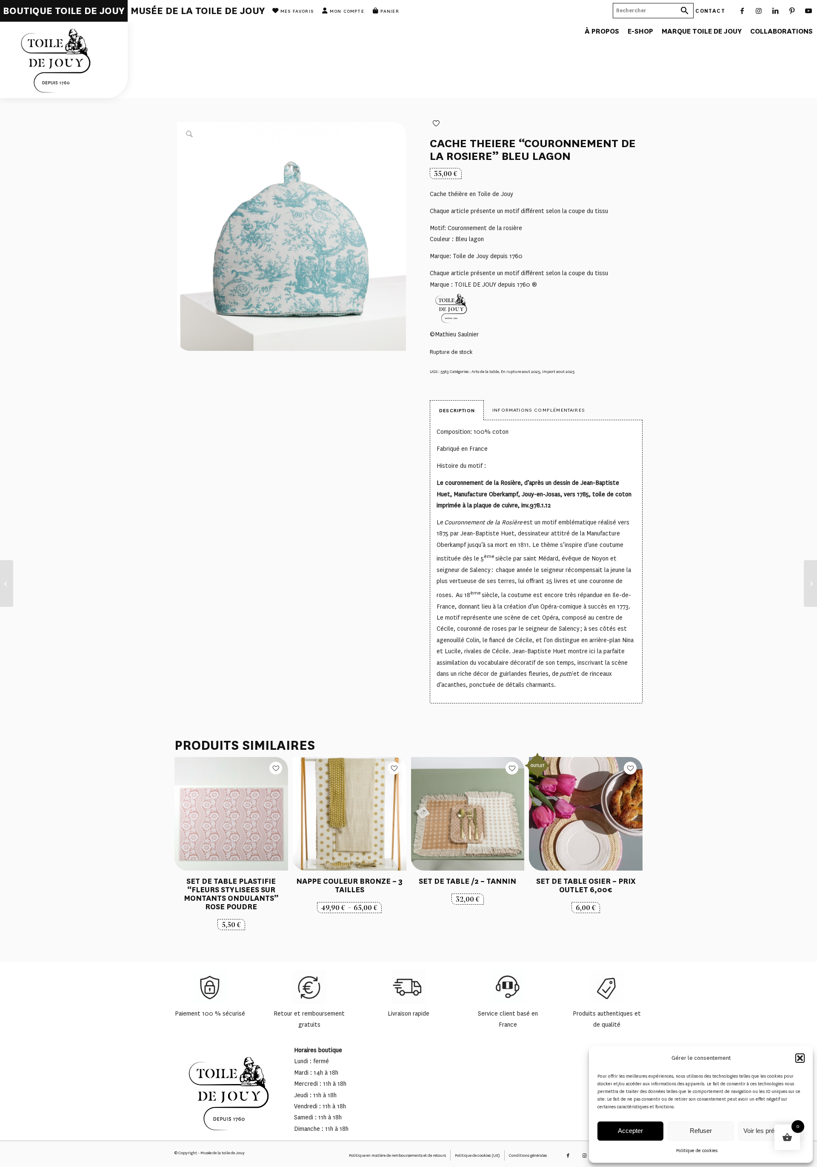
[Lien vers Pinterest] (792, 10)
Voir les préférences (771, 1130)
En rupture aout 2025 (520, 371)
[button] (800, 1058)
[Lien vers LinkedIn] (775, 10)
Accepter (630, 1130)
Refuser (701, 1130)
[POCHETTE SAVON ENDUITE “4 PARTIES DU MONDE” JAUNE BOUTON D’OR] (6, 583)
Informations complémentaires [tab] (538, 410)
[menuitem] (64, 11)
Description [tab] (457, 410)
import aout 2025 (558, 371)
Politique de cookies (696, 1150)
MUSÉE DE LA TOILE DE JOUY (198, 10)
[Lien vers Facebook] (742, 10)
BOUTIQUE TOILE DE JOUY (64, 10)
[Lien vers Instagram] (759, 10)
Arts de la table (485, 371)
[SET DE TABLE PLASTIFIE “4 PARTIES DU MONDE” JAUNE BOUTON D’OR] (810, 583)
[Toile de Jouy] (64, 60)
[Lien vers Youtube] (808, 10)
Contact (710, 10)
